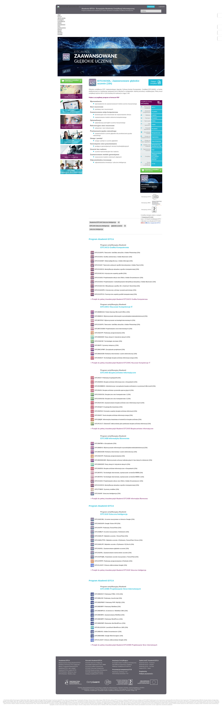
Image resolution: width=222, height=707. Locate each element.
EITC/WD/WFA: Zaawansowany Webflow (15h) (109, 615)
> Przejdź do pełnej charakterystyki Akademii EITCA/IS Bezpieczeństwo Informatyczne (122, 428)
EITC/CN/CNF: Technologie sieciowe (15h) (108, 341)
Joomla (113, 701)
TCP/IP (174, 703)
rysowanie (51, 703)
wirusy (110, 704)
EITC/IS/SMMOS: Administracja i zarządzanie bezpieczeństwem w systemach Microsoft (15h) (125, 386)
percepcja (104, 702)
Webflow (104, 704)
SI (68, 703)
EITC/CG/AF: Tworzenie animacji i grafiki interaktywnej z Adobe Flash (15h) (118, 265)
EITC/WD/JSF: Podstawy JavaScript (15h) (108, 598)
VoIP (92, 704)
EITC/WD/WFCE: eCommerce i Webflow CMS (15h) (111, 611)
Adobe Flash (23, 700)
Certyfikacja (61, 21)
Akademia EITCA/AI (147, 217)
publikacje (216, 702)
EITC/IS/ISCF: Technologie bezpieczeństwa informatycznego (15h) (116, 358)
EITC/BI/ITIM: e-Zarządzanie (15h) (105, 443)
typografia (52, 704)
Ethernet (178, 700)
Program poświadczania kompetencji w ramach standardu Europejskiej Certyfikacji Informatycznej (107, 10)
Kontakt (60, 34)
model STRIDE (54, 702)
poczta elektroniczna (129, 702)
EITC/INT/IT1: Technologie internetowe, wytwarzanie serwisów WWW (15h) (118, 472)
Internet (98, 701)
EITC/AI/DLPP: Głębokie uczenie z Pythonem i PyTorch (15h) (114, 544)
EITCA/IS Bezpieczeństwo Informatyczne (96, 670)
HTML (72, 701)
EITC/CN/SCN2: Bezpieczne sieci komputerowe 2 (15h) (112, 398)
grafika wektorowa (52, 701)
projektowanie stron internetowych (178, 702)
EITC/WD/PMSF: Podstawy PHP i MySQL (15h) (109, 602)
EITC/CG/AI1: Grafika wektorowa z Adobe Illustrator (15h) (113, 257)
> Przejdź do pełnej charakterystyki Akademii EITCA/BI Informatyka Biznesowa (119, 498)
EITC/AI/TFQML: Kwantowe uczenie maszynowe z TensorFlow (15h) (116, 557)
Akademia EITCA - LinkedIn (146, 664)
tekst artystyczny (190, 703)
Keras (133, 701)
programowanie (157, 702)
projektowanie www (204, 702)
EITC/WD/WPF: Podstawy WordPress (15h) (108, 619)
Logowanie (162, 6)
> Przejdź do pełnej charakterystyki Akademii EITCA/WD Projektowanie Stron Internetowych (124, 645)
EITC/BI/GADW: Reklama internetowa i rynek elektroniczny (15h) (115, 354)
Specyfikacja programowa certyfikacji (122, 664)
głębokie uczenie (61, 701)
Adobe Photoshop (47, 700)
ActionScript (6, 700)
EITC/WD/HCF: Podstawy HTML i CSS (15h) (108, 594)
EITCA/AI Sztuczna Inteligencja (93, 662)
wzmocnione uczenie (150, 704)
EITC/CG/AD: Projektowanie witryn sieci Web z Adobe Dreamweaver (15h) (118, 277)
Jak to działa (61, 18)
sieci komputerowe (73, 703)
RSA (42, 703)
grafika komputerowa (35, 701)
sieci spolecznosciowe (83, 703)
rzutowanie (57, 703)
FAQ (59, 26)
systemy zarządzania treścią (143, 703)
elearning (168, 700)
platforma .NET (119, 702)
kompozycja (140, 701)
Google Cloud (6, 701)
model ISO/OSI (47, 702)
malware (204, 701)
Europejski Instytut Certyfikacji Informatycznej (124, 662)
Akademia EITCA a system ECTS (67, 670)
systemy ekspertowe (131, 703)
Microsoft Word (39, 702)
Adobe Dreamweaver (15, 700)
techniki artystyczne (181, 703)
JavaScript (104, 701)
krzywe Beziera (159, 701)
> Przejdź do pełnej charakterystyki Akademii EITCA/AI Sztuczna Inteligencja (118, 570)
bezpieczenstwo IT (73, 700)
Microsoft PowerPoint (11, 702)
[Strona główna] (68, 6)
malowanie (199, 701)
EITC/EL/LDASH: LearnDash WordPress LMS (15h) (111, 627)
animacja (55, 700)
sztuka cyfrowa (168, 703)
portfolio (136, 702)
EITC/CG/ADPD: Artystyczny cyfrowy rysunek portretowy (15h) (115, 290)
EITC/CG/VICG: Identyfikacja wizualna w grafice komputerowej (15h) (116, 269)
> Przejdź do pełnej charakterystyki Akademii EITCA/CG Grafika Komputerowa (119, 299)
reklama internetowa (20, 703)
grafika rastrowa (44, 701)
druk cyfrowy (111, 700)
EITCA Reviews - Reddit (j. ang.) (67, 673)
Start (59, 15)
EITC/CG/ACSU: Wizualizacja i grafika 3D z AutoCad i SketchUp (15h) (117, 286)
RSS (45, 703)
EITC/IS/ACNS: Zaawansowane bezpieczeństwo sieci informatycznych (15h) (119, 403)
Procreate (151, 702)
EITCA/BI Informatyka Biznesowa (94, 672)
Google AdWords (199, 700)
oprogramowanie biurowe (90, 702)
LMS (195, 701)
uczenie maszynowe (60, 704)
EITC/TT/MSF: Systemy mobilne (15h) (106, 489)
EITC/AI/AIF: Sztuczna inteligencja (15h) (107, 493)
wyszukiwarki (142, 704)
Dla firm (60, 32)
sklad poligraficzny (99, 703)
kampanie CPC (127, 701)
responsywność (29, 703)
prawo (143, 702)
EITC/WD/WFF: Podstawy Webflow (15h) (107, 606)
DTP (115, 700)
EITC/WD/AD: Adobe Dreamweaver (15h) (107, 631)
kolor (136, 701)
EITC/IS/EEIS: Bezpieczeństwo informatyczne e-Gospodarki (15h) (115, 382)
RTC (47, 703)
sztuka (162, 703)
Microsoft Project (21, 702)
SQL (122, 703)
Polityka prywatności (146, 673)
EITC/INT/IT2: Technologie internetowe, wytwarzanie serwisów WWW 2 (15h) (119, 477)
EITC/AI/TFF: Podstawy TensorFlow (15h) (107, 528)
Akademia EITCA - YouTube (146, 666)
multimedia (61, 702)
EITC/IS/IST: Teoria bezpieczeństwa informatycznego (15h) (113, 415)
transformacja (215, 703)
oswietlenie (99, 702)
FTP (190, 700)
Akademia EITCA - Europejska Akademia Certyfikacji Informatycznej (108, 8)
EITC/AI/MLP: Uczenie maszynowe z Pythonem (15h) (111, 532)
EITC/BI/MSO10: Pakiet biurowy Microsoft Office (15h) (112, 312)
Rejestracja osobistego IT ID (119, 671)
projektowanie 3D (165, 702)
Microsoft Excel (210, 701)
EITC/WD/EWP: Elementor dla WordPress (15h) (109, 623)
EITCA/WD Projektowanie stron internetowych (154, 700)
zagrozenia (158, 704)
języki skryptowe (120, 701)
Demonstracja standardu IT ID (120, 673)
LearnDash (191, 701)
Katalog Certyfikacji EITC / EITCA (94, 673)
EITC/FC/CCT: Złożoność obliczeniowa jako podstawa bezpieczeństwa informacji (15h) (122, 424)
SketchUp (91, 703)
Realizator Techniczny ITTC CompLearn (69, 664)
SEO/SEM (64, 703)
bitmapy (86, 700)
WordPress (115, 704)
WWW (129, 704)
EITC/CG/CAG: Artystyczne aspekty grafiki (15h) (110, 273)
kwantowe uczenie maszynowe (175, 701)
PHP (114, 702)
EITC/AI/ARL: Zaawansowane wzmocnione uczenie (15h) (112, 553)
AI (52, 700)
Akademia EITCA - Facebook (146, 662)
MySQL (66, 702)
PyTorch (9, 703)
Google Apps (215, 700)
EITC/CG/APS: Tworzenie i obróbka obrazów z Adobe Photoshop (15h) (117, 252)
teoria (210, 703)
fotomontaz (186, 700)
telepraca (197, 703)
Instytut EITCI (62, 28)
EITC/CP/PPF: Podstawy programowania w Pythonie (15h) (113, 561)
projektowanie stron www (193, 702)
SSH (124, 703)
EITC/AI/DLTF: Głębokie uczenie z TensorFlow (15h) (111, 536)
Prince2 (146, 702)
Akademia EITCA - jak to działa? (67, 668)
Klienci (60, 29)
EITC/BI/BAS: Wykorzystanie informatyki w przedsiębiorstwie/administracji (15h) (120, 316)
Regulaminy (143, 671)
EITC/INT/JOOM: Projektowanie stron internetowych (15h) (113, 329)
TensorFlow (205, 703)
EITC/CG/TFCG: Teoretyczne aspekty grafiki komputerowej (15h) (115, 294)
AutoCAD (60, 700)
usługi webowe (86, 704)
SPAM (105, 703)
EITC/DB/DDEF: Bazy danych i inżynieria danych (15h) (112, 337)
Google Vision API (14, 701)
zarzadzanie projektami (166, 704)
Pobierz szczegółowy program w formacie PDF (104, 97)
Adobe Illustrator (30, 700)
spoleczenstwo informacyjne (114, 703)
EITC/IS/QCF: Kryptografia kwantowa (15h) (108, 407)
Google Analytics (208, 700)
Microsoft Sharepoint (30, 702)
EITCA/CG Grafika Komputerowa (94, 666)
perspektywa (110, 702)
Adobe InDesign (38, 700)
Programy (61, 20)
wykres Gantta (134, 704)
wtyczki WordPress (122, 704)
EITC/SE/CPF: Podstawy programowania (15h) (109, 333)
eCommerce (120, 700)
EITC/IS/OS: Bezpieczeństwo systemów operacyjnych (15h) (114, 390)
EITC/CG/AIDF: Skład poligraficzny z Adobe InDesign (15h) (113, 261)
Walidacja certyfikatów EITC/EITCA (121, 666)
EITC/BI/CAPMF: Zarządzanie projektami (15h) (109, 349)
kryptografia (153, 701)
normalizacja (81, 702)
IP (100, 701)
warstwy (95, 704)
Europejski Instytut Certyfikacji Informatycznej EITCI (111, 690)
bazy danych (65, 700)
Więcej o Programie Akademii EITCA (68, 666)
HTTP (76, 701)
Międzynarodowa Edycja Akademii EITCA (69, 662)
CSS (106, 700)
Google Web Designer (24, 701)
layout (187, 701)
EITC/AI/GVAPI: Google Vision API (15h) (107, 523)
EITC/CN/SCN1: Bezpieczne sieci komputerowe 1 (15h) (112, 394)
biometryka (81, 700)
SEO (61, 703)
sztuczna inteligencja (156, 703)
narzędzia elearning (72, 702)
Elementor (173, 700)
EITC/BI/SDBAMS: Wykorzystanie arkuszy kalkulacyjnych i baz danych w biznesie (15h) (123, 460)
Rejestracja (151, 6)
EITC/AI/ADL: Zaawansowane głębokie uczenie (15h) (111, 548)
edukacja (125, 700)
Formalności (61, 24)
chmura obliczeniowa (97, 700)
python (5, 703)
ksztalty (166, 701)
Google (193, 700)
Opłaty (60, 23)
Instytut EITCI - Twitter (145, 668)
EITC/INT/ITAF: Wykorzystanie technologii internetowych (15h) (114, 320)
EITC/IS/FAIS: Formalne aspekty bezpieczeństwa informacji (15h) (115, 411)
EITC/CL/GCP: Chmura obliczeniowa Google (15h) (110, 565)
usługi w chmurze (78, 704)
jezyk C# (109, 701)
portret (139, 702)
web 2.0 (99, 704)
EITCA (60, 16)
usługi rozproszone (69, 704)
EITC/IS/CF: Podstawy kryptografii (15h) (107, 378)
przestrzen (211, 702)
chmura (90, 700)
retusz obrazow (37, 703)
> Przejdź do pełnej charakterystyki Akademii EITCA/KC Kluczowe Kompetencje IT (120, 363)
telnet (201, 703)
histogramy (68, 701)
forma (181, 700)
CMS (104, 700)
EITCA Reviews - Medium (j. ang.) (67, 672)
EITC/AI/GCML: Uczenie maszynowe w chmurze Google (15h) (114, 519)
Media (60, 31)
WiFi (107, 704)
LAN (184, 701)
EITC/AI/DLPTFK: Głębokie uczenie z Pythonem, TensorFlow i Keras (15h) (118, 540)
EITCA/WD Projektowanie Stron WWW (95, 664)
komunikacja (147, 701)
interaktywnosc (92, 701)
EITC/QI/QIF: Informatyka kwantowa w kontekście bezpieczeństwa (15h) (117, 419)
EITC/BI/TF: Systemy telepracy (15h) (106, 345)
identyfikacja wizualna (83, 701)
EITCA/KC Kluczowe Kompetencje (94, 668)
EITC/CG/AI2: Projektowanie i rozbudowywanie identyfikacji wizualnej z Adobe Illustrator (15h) (125, 282)
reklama (13, 703)
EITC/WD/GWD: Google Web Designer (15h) (108, 636)
